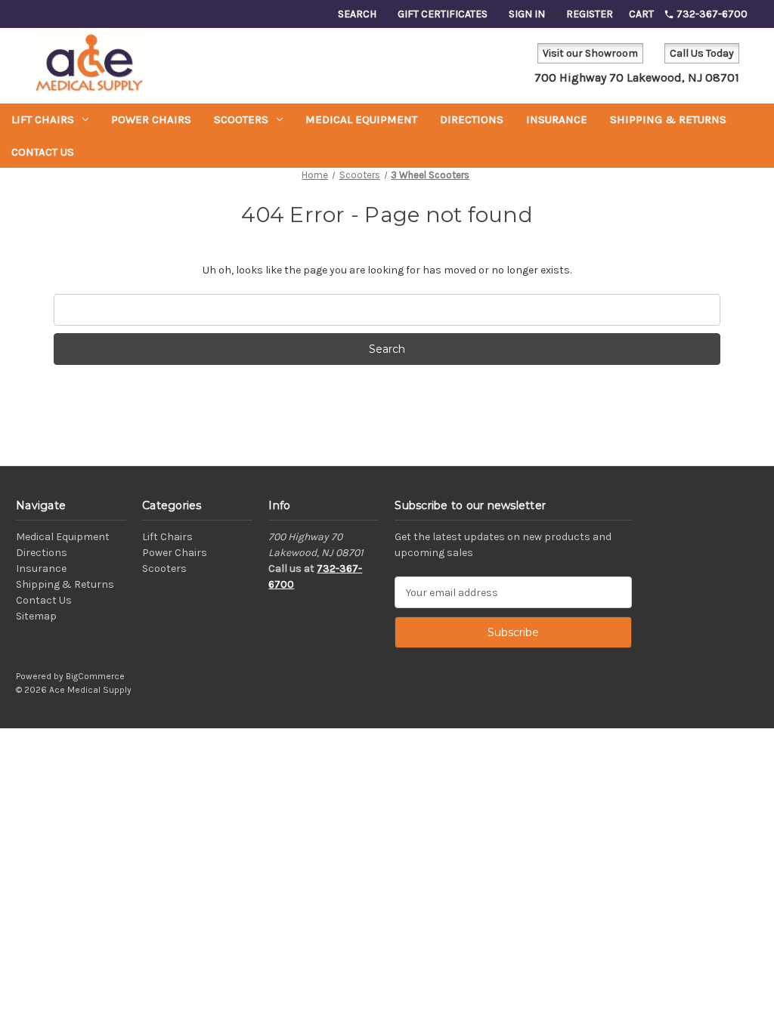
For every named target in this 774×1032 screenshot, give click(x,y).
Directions (471, 119)
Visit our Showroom (590, 53)
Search (357, 14)
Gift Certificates (443, 14)
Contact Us (42, 152)
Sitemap (36, 616)
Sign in (527, 14)
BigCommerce (95, 676)
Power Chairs (151, 119)
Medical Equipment (361, 119)
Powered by (41, 676)
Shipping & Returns (668, 119)
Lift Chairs (42, 119)
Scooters (241, 119)
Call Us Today (702, 53)
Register (589, 14)
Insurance (556, 119)
